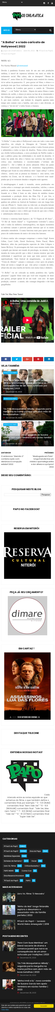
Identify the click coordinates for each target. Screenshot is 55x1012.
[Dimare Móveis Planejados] (27, 634)
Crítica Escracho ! (32, 866)
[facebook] (48, 3)
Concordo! (43, 1006)
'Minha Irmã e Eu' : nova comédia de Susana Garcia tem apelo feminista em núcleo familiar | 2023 (27, 437)
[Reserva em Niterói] (27, 578)
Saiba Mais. (5, 1009)
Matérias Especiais (12, 856)
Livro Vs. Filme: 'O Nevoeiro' (31, 893)
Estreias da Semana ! (13, 861)
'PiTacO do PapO (11, 880)
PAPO (28, 880)
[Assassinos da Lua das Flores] (27, 719)
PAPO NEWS (9, 871)
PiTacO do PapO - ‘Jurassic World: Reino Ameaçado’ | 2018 (33, 923)
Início (6, 30)
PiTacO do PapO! (8, 54)
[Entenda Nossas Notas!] (24, 794)
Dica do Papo (35, 851)
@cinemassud (22, 66)
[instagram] (44, 3)
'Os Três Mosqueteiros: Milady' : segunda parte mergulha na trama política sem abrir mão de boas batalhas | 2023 (27, 412)
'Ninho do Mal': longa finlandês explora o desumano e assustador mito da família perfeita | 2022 (33, 911)
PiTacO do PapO (46, 50)
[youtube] (52, 3)
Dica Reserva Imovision (14, 875)
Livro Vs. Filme (10, 866)
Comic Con (27, 871)
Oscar (34, 861)
